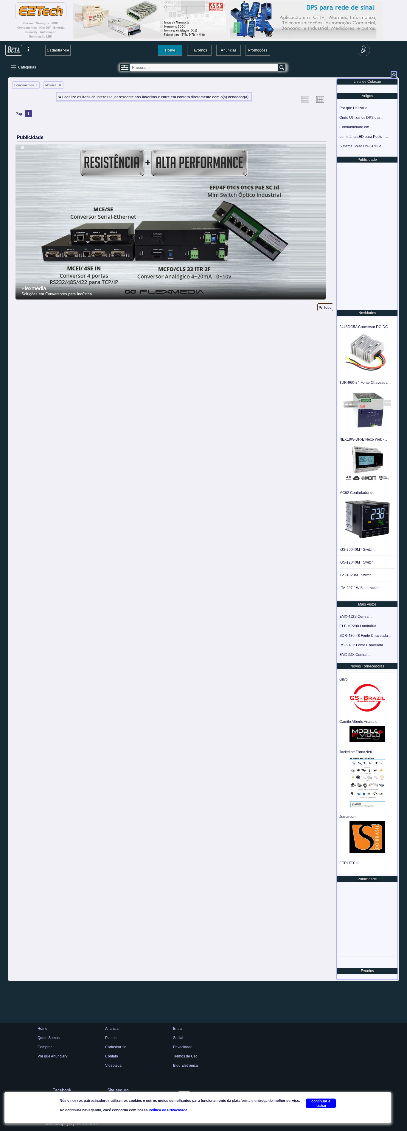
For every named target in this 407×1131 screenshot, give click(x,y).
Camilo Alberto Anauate (358, 721)
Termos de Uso (185, 1056)
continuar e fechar (320, 1103)
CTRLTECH (348, 863)
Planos (110, 1038)
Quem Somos (49, 1038)
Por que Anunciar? (53, 1056)
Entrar (178, 1029)
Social (178, 1038)
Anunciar (228, 50)
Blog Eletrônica (185, 1065)
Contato (111, 1056)
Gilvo (343, 679)
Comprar (45, 1047)
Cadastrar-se (58, 50)
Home (170, 50)
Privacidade (182, 1047)
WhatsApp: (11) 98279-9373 (71, 1123)
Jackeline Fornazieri (355, 752)
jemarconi (347, 816)
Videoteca (113, 1065)
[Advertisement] (366, 235)
